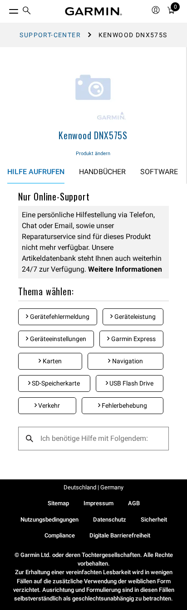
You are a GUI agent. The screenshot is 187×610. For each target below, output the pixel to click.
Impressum (98, 503)
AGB (134, 503)
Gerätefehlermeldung (59, 316)
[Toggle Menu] (5, 9)
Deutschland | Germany (93, 487)
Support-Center (50, 35)
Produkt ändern (93, 153)
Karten (51, 361)
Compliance (59, 535)
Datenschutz (109, 519)
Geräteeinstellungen (57, 338)
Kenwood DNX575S (93, 135)
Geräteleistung (134, 316)
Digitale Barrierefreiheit (119, 535)
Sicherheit (154, 519)
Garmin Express (133, 338)
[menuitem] (27, 11)
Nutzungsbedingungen (49, 519)
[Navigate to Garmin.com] (93, 11)
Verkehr (48, 405)
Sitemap (58, 503)
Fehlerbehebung (123, 405)
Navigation (127, 361)
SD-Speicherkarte (55, 383)
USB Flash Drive (130, 383)
